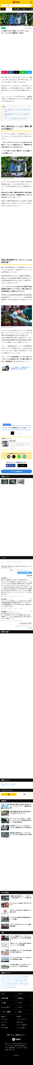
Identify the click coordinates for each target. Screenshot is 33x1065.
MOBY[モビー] (3, 11)
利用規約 (30, 627)
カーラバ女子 (5, 977)
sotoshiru (9, 983)
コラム (8, 784)
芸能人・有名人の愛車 (21, 980)
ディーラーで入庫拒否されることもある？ (16, 118)
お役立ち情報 (16, 9)
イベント (20, 1007)
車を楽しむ (24, 9)
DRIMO (21, 983)
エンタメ (20, 1002)
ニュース (9, 9)
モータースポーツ (5, 1007)
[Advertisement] (16, 52)
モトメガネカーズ (15, 977)
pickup (3, 784)
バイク (3, 983)
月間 (24, 794)
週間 (9, 794)
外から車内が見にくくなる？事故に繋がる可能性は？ (17, 110)
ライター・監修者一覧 (22, 1024)
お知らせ (3, 1024)
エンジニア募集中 (21, 1027)
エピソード (4, 980)
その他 (19, 1011)
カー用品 (3, 1002)
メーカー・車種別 (5, 1011)
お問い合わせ (20, 1022)
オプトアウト (4, 1022)
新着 (13, 784)
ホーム (3, 9)
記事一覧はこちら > (13, 448)
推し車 (27, 983)
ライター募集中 (4, 1027)
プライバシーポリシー (22, 1019)
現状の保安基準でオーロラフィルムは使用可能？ (17, 114)
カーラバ (12, 980)
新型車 (15, 983)
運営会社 (3, 1016)
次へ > (20, 433)
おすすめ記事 (24, 977)
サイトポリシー (4, 1019)
